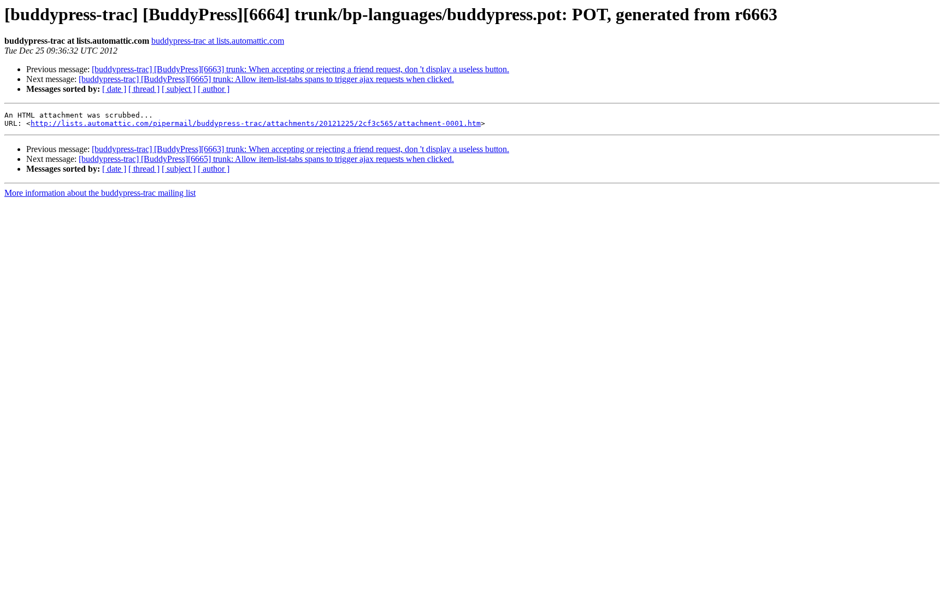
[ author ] (213, 89)
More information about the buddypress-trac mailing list (100, 192)
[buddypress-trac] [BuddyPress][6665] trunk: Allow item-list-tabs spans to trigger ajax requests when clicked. (266, 79)
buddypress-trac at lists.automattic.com (217, 40)
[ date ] (114, 89)
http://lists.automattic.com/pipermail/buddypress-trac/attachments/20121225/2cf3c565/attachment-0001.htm (256, 123)
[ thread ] (144, 89)
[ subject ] (179, 89)
